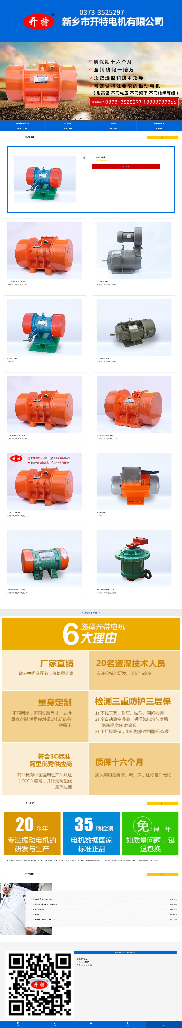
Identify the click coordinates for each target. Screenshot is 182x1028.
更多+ (162, 137)
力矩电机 (113, 123)
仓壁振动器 (68, 123)
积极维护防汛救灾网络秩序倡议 (45, 920)
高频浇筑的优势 (39, 909)
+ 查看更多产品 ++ (91, 613)
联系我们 (159, 128)
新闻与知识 (68, 128)
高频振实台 (37, 914)
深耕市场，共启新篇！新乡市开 (45, 904)
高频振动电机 (159, 123)
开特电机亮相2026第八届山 (43, 899)
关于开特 (113, 128)
